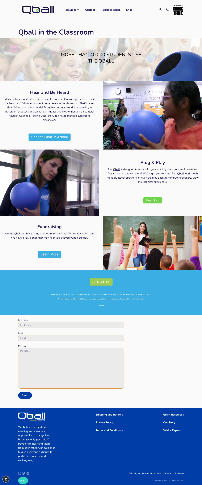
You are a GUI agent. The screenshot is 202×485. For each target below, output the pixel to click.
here (164, 182)
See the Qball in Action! (49, 137)
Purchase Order (110, 10)
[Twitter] (23, 473)
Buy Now (152, 200)
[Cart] (166, 10)
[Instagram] (19, 473)
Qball (116, 169)
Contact (90, 10)
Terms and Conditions (109, 430)
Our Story (169, 422)
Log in (23, 480)
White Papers (172, 430)
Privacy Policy (104, 422)
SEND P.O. (101, 282)
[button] (5, 479)
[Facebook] (27, 473)
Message (22, 346)
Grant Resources (173, 414)
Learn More (49, 254)
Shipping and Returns (109, 414)
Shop (129, 10)
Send (25, 395)
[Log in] (159, 10)
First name (23, 320)
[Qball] (38, 9)
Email (20, 333)
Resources (70, 10)
